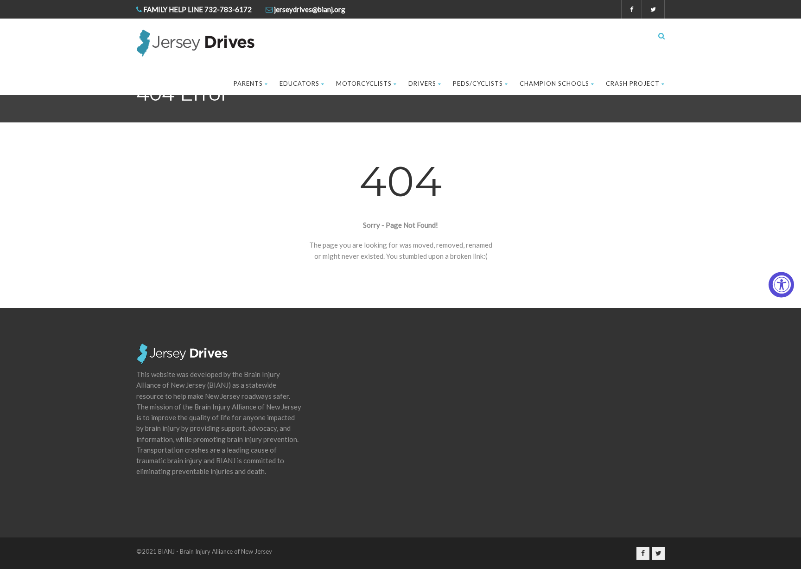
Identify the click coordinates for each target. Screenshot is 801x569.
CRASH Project (633, 83)
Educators (299, 83)
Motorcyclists (364, 83)
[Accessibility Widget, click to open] (781, 284)
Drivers (422, 83)
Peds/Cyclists (478, 83)
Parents (248, 83)
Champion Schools (554, 83)
